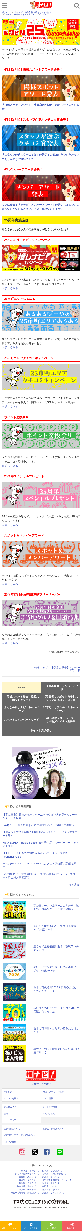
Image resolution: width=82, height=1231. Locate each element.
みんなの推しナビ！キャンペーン (21, 709)
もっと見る (72, 884)
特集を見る (9, 1092)
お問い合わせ (49, 1113)
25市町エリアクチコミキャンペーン (60, 709)
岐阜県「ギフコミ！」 (29, 1180)
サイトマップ (10, 1120)
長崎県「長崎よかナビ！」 (54, 1174)
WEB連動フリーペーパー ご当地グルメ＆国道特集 (62, 720)
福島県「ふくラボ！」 (29, 1177)
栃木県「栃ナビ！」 (30, 1171)
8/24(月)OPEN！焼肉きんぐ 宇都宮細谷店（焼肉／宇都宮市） (40, 825)
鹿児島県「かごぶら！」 (53, 1190)
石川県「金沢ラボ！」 (29, 1190)
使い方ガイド (10, 1107)
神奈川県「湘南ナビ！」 (28, 1186)
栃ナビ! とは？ (42, 1083)
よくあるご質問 (50, 1107)
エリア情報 (51, 1228)
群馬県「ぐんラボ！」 (29, 1183)
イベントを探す (30, 1228)
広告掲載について (12, 1128)
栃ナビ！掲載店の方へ (53, 1128)
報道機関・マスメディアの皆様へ (19, 1135)
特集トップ (41, 667)
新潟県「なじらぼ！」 (52, 1177)
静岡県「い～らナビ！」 (53, 1186)
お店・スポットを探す (10, 1228)
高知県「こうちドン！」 (53, 1193)
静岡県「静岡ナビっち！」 (27, 1174)
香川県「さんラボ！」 (52, 1183)
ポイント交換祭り (41, 730)
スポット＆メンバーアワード (21, 719)
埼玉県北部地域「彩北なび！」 (25, 1193)
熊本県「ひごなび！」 (52, 1171)
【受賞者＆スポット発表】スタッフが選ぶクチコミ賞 (60, 698)
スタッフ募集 (10, 1141)
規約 (6, 1113)
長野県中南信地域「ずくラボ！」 (58, 1180)
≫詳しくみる (10, 288)
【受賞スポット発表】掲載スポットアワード (21, 698)
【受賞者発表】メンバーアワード (65, 669)
